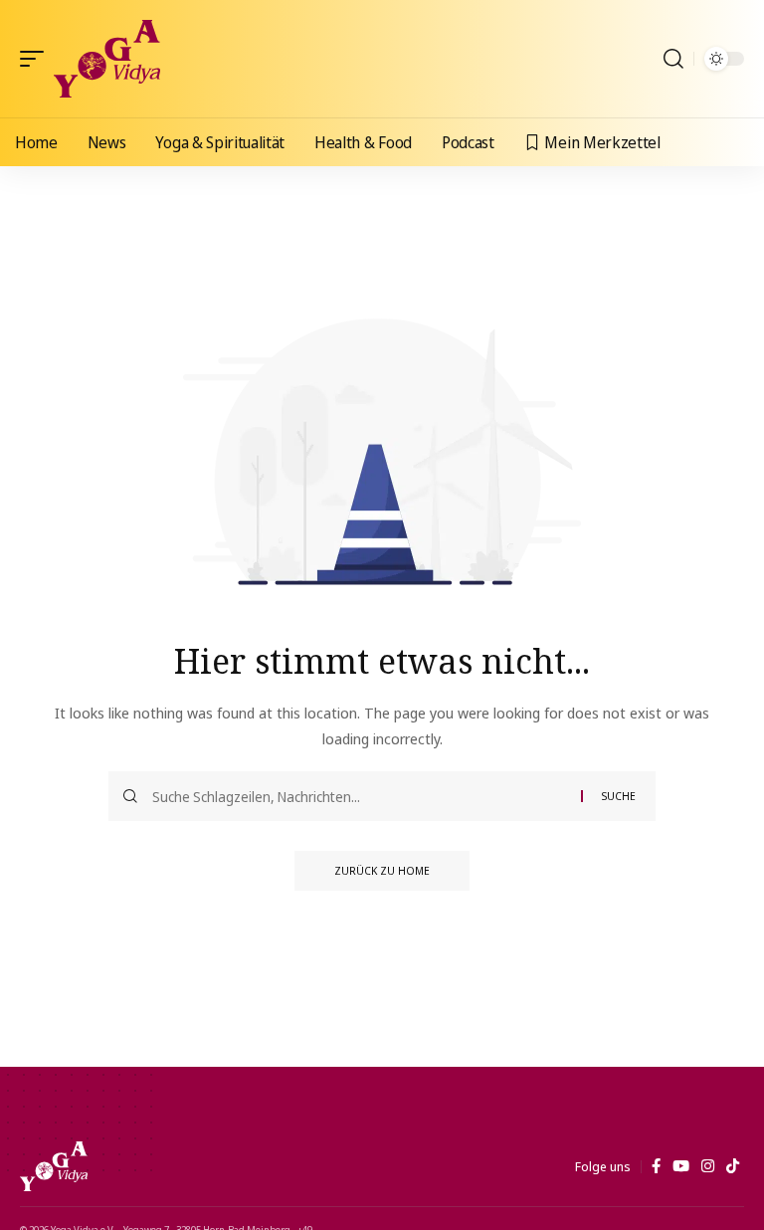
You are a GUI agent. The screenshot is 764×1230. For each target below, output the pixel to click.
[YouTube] (681, 1166)
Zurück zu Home (382, 870)
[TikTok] (732, 1166)
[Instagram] (707, 1166)
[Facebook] (656, 1166)
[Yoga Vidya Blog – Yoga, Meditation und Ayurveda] (54, 1166)
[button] (37, 59)
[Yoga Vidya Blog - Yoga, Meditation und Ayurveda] (107, 59)
